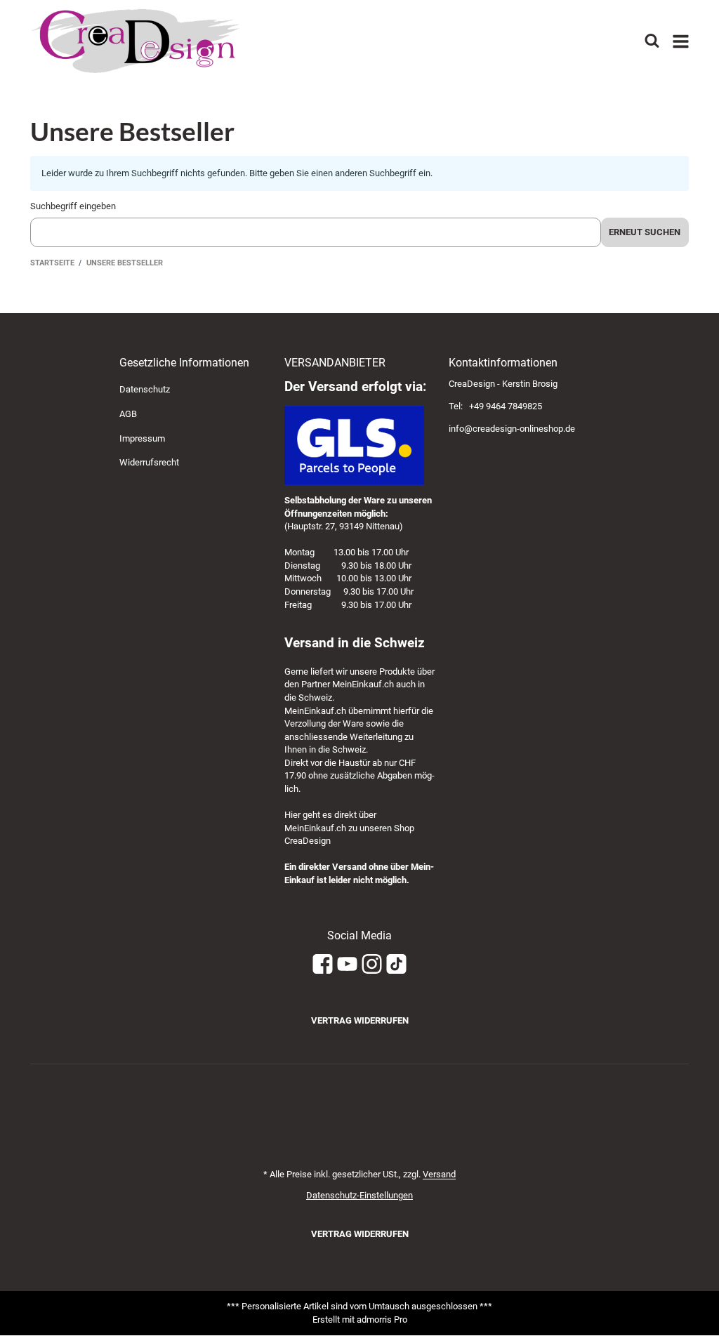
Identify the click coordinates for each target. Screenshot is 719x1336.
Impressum (142, 438)
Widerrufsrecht (149, 462)
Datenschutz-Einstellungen (359, 1195)
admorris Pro (382, 1319)
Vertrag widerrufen (360, 1020)
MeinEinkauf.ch (363, 684)
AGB (128, 414)
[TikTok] (396, 965)
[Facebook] (322, 965)
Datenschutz (144, 389)
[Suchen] (652, 41)
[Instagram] (372, 965)
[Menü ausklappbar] (681, 41)
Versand (439, 1174)
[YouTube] (347, 965)
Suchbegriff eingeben (73, 206)
